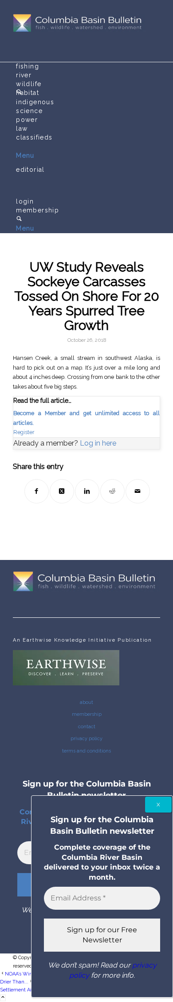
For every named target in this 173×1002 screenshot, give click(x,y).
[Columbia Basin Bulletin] (79, 31)
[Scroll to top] (3, 997)
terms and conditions (86, 751)
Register (24, 432)
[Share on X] (62, 491)
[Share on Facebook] (36, 491)
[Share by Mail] (138, 491)
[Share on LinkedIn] (87, 491)
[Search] (19, 219)
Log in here (98, 443)
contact (86, 727)
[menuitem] (88, 66)
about (86, 702)
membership (87, 714)
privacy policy (86, 738)
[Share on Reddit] (112, 491)
